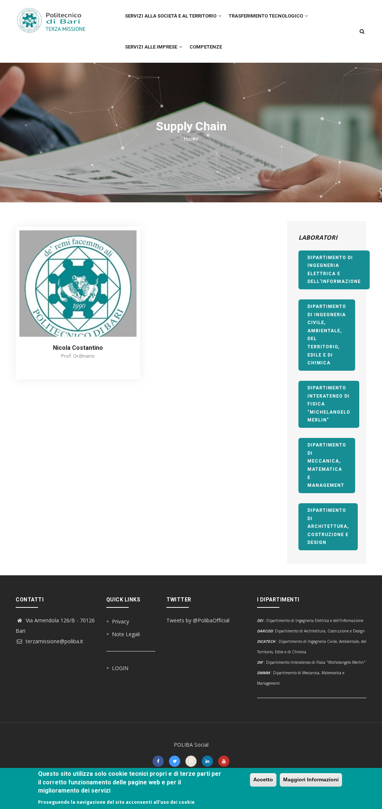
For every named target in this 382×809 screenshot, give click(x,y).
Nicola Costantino (78, 347)
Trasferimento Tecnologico (266, 16)
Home (191, 138)
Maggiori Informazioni (311, 779)
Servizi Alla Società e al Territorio (171, 16)
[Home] (55, 16)
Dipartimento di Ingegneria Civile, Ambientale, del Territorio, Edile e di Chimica (326, 334)
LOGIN (120, 668)
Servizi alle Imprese (151, 47)
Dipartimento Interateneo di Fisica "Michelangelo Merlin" (328, 404)
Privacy (120, 621)
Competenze (206, 47)
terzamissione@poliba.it (53, 641)
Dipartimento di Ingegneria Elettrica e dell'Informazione (334, 269)
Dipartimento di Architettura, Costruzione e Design (328, 526)
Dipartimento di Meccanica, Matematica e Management (326, 465)
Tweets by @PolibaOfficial (197, 620)
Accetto (263, 779)
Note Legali (126, 634)
